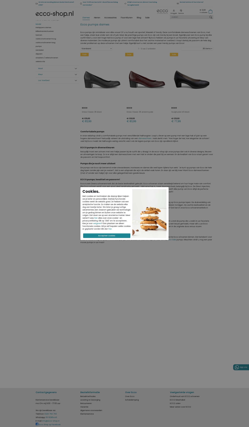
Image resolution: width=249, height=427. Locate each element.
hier (96, 218)
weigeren (97, 223)
